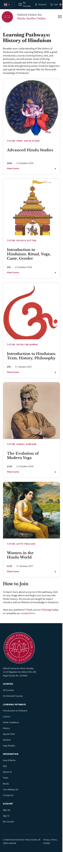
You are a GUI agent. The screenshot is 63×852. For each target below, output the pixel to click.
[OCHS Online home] (31, 647)
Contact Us (8, 795)
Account (42, 4)
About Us (7, 772)
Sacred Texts (9, 734)
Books (6, 783)
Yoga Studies (9, 745)
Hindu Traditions (11, 722)
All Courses (8, 690)
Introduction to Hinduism (15, 710)
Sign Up (6, 810)
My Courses (27, 4)
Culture (6, 716)
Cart (57, 4)
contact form (28, 613)
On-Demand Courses (13, 696)
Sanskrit (7, 740)
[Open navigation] (60, 16)
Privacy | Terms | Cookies (50, 841)
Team (5, 777)
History (6, 728)
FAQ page (47, 610)
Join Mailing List (10, 789)
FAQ (5, 766)
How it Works (9, 760)
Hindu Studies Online (31, 18)
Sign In (6, 815)
